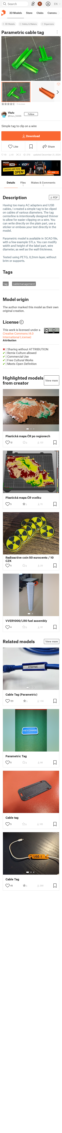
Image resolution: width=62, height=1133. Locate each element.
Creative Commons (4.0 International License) (18, 337)
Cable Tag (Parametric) (21, 694)
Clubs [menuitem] (40, 12)
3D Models (10, 24)
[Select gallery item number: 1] (27, 429)
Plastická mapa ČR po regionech (28, 436)
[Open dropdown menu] (57, 32)
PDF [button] (55, 197)
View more (51, 380)
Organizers (49, 24)
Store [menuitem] (29, 12)
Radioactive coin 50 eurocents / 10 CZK (30, 559)
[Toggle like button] (8, 442)
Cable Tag (12, 879)
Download (33, 136)
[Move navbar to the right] (58, 13)
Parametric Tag (16, 756)
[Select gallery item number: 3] (33, 429)
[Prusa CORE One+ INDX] (31, 168)
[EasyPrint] (33, 4)
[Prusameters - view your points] (40, 4)
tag (6, 283)
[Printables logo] (3, 13)
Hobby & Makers (29, 24)
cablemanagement (24, 283)
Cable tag (12, 817)
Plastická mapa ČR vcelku (23, 497)
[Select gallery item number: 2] (31, 429)
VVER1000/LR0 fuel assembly (26, 620)
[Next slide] (57, 92)
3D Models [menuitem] (15, 12)
